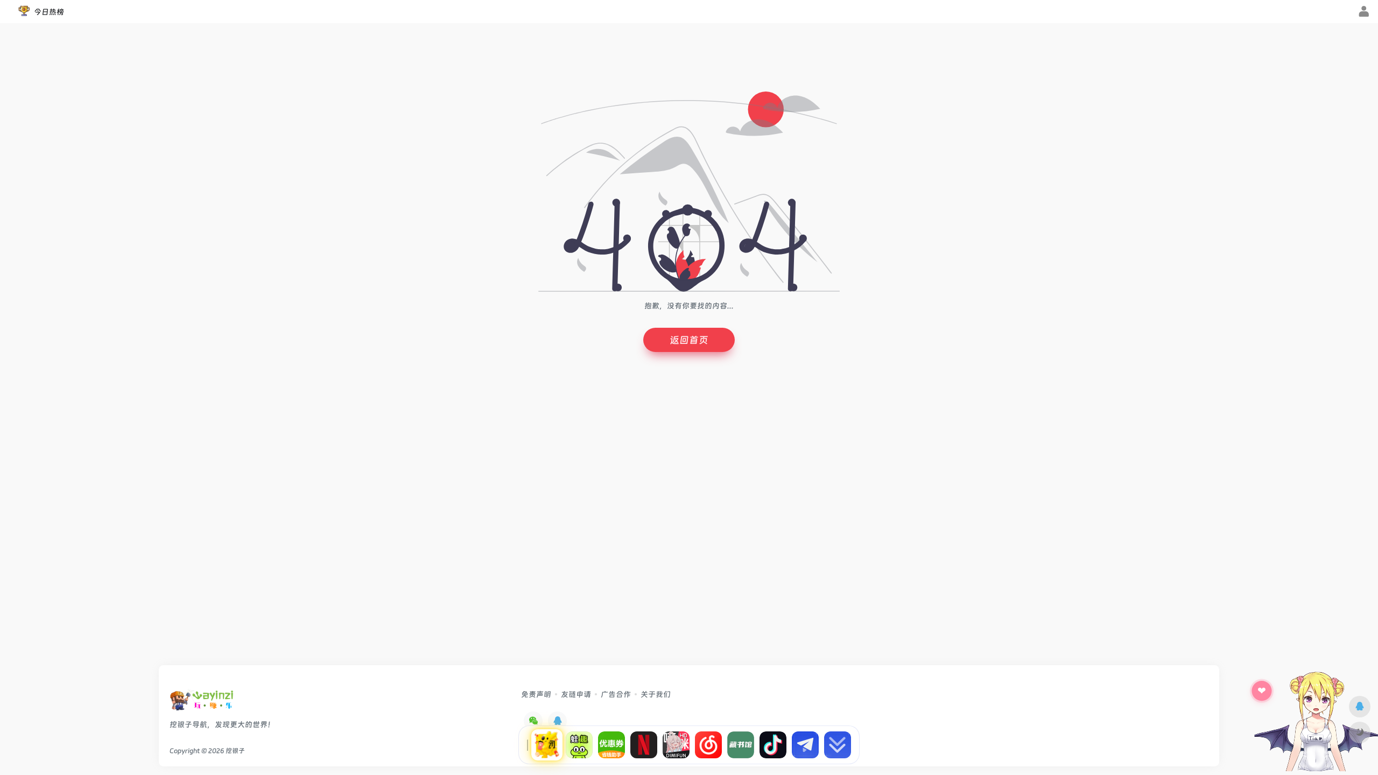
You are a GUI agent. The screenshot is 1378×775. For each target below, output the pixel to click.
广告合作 (616, 694)
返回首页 (689, 340)
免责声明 (536, 694)
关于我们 (656, 694)
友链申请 (576, 694)
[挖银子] (202, 703)
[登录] (1363, 12)
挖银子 (235, 751)
